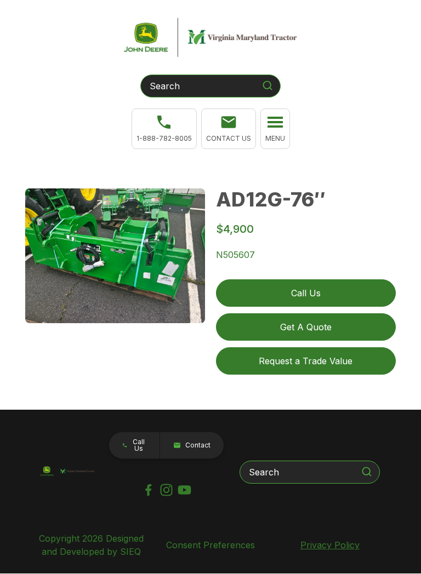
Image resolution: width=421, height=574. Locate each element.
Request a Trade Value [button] (305, 360)
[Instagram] (166, 490)
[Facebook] (148, 490)
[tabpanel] (115, 257)
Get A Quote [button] (306, 327)
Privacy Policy (330, 544)
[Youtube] (184, 490)
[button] (228, 128)
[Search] (267, 85)
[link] (164, 128)
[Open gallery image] (115, 255)
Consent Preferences (210, 544)
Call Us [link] (306, 293)
